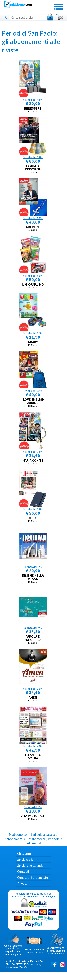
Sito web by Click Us (16, 967)
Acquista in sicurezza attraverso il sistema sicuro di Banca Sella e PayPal (33, 895)
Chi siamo (24, 853)
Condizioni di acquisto (32, 877)
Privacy (22, 883)
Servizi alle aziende (30, 865)
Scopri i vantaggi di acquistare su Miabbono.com (56, 950)
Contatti (23, 871)
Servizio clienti (27, 859)
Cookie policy (34, 964)
